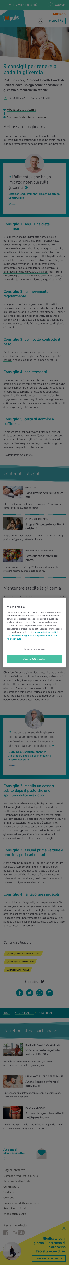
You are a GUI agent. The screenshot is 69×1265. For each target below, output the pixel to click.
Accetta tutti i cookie (34, 658)
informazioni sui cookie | (46, 632)
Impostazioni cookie (34, 648)
